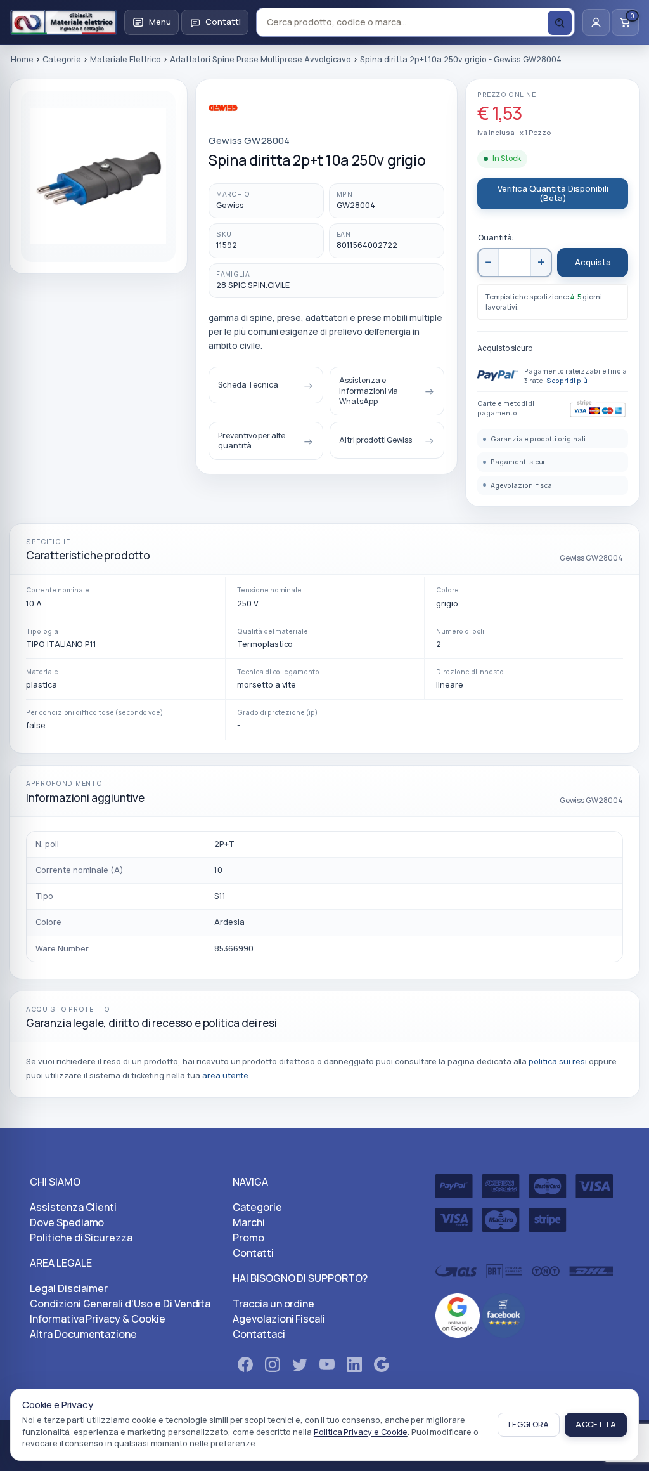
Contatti (253, 1253)
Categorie (257, 1207)
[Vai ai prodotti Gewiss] (256, 114)
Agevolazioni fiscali (523, 485)
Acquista (593, 262)
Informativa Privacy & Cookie (97, 1319)
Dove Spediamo (67, 1222)
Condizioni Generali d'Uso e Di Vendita (120, 1304)
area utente (225, 1075)
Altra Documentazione (83, 1334)
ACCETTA (595, 1424)
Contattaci (259, 1334)
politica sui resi (557, 1061)
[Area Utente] (596, 22)
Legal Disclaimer (69, 1288)
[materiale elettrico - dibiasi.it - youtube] (327, 1367)
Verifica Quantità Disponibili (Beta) (553, 193)
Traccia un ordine (273, 1304)
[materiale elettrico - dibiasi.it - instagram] (272, 1367)
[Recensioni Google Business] (457, 1314)
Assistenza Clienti (73, 1207)
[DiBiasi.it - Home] (63, 22)
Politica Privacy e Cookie (361, 1432)
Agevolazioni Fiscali (279, 1319)
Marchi (249, 1222)
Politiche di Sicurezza (81, 1238)
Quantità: (496, 237)
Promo (248, 1238)
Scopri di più (567, 380)
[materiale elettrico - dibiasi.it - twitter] (299, 1367)
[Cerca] (560, 23)
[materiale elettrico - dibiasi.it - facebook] (245, 1367)
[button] (151, 22)
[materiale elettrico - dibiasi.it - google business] (381, 1367)
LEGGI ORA (528, 1424)
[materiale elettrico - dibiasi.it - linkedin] (354, 1367)
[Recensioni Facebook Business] (504, 1314)
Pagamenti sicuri (519, 461)
